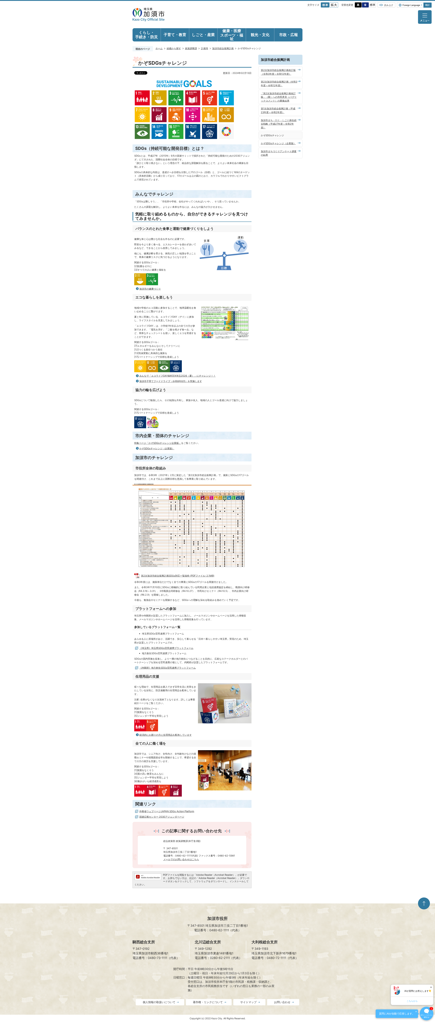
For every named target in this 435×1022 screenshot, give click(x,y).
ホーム (159, 48)
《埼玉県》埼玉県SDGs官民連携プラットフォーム (166, 648)
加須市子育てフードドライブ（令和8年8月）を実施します (170, 381)
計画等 (204, 48)
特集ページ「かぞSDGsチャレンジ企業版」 (157, 443)
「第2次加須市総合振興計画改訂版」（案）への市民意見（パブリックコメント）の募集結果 (279, 97)
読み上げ (388, 5)
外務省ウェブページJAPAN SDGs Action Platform (166, 811)
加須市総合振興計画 (223, 48)
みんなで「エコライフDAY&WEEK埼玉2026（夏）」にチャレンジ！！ (177, 375)
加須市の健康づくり (150, 288)
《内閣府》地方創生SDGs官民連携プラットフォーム (167, 667)
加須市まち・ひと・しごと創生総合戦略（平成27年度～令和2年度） (279, 124)
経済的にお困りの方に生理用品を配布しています (165, 734)
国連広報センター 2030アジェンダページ (161, 816)
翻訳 (427, 5)
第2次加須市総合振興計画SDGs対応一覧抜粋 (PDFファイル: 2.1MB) (177, 575)
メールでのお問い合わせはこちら (181, 859)
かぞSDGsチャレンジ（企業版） (156, 448)
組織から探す (174, 48)
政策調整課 (191, 48)
